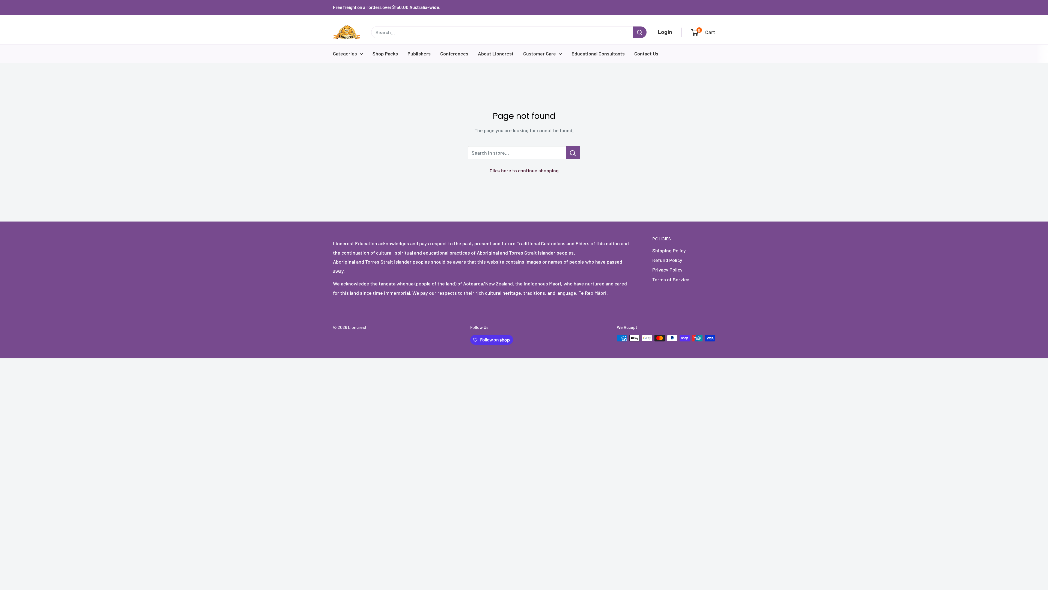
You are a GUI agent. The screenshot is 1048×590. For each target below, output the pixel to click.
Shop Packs (385, 54)
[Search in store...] (573, 152)
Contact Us (646, 54)
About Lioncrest (496, 54)
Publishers (419, 54)
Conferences (454, 54)
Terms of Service (670, 279)
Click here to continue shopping (524, 170)
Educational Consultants (598, 54)
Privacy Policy (667, 270)
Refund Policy (667, 260)
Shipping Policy (669, 250)
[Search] (640, 32)
